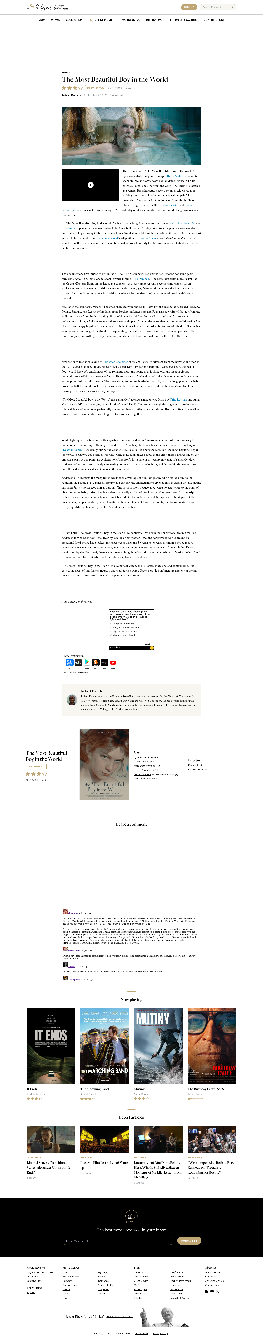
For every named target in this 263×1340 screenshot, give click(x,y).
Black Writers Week (180, 1281)
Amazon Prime (71, 1276)
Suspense (103, 1289)
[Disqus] (131, 946)
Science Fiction (106, 1285)
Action (66, 1272)
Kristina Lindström (183, 223)
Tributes (138, 1298)
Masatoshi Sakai (142, 778)
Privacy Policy (160, 1333)
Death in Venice (73, 450)
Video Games (177, 1276)
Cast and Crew (34, 1281)
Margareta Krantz (143, 766)
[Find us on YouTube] (212, 1291)
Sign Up (31, 1292)
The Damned (141, 279)
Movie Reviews (49, 20)
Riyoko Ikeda (141, 761)
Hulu (65, 1298)
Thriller (101, 1293)
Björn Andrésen (176, 176)
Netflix (101, 1276)
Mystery (102, 1272)
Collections (75, 20)
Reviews (66, 72)
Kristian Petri (70, 228)
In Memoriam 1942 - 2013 (120, 1316)
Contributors (214, 20)
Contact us (211, 1276)
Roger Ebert (176, 1293)
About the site (213, 1272)
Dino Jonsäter (170, 205)
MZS (136, 1285)
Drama (66, 1289)
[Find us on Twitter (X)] (217, 1291)
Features (174, 1285)
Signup (189, 7)
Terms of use (141, 1333)
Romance (103, 1281)
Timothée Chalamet (115, 362)
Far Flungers (140, 1289)
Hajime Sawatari (142, 770)
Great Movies (104, 20)
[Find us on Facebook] (206, 1291)
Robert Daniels (71, 95)
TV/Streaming (130, 20)
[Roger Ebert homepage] (47, 7)
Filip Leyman (178, 399)
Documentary (95, 88)
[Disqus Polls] (131, 870)
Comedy (67, 1281)
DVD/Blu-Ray (177, 1272)
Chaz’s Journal (141, 1276)
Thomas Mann (147, 238)
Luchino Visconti (107, 238)
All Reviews (33, 1276)
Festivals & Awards (183, 20)
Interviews (154, 20)
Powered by (70, 672)
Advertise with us (214, 1281)
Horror (66, 1293)
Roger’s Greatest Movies (40, 1272)
